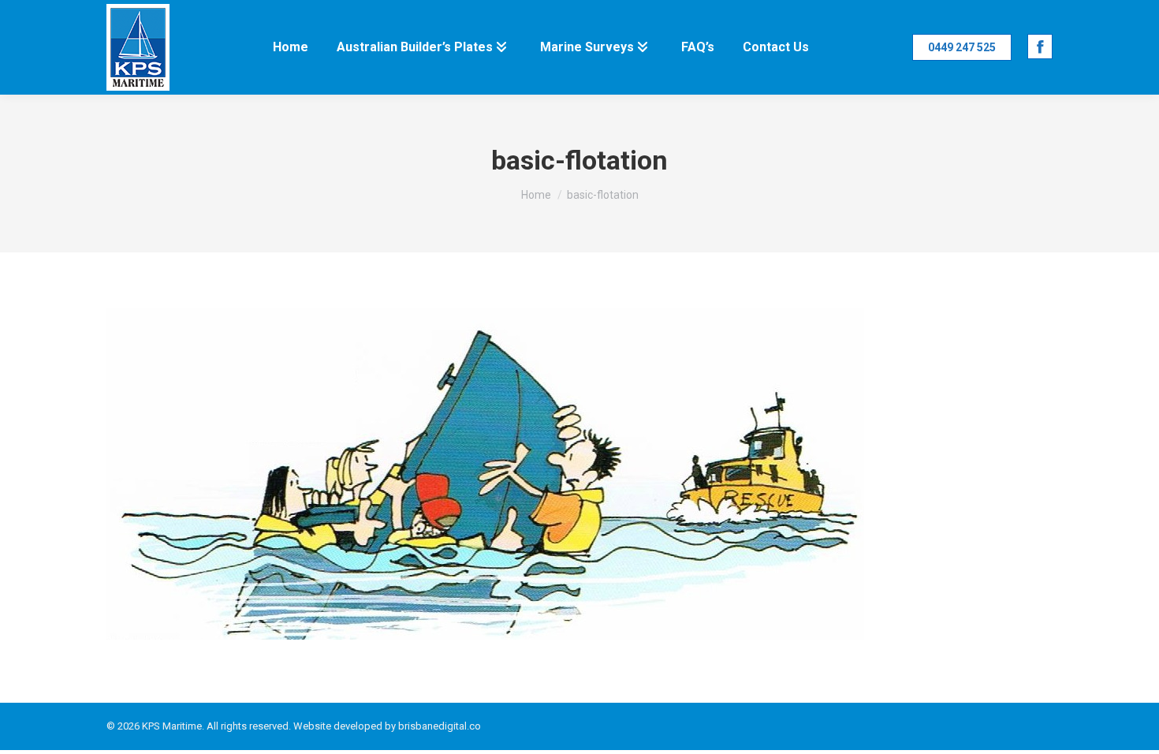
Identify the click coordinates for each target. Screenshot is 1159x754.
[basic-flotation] (579, 474)
